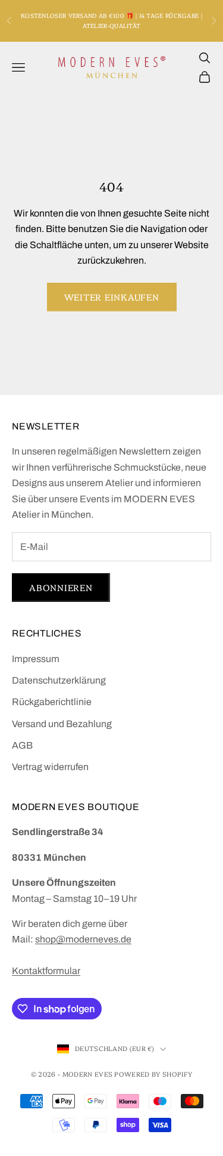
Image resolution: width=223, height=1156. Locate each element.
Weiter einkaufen (111, 296)
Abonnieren (61, 587)
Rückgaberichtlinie (52, 702)
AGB (22, 745)
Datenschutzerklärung (59, 680)
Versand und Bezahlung (62, 724)
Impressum (35, 659)
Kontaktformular (46, 971)
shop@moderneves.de (83, 939)
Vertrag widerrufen (50, 767)
